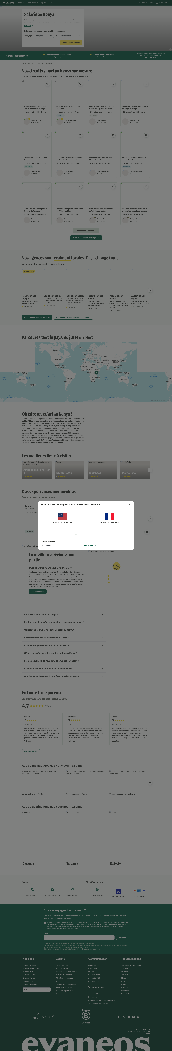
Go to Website (90, 545)
